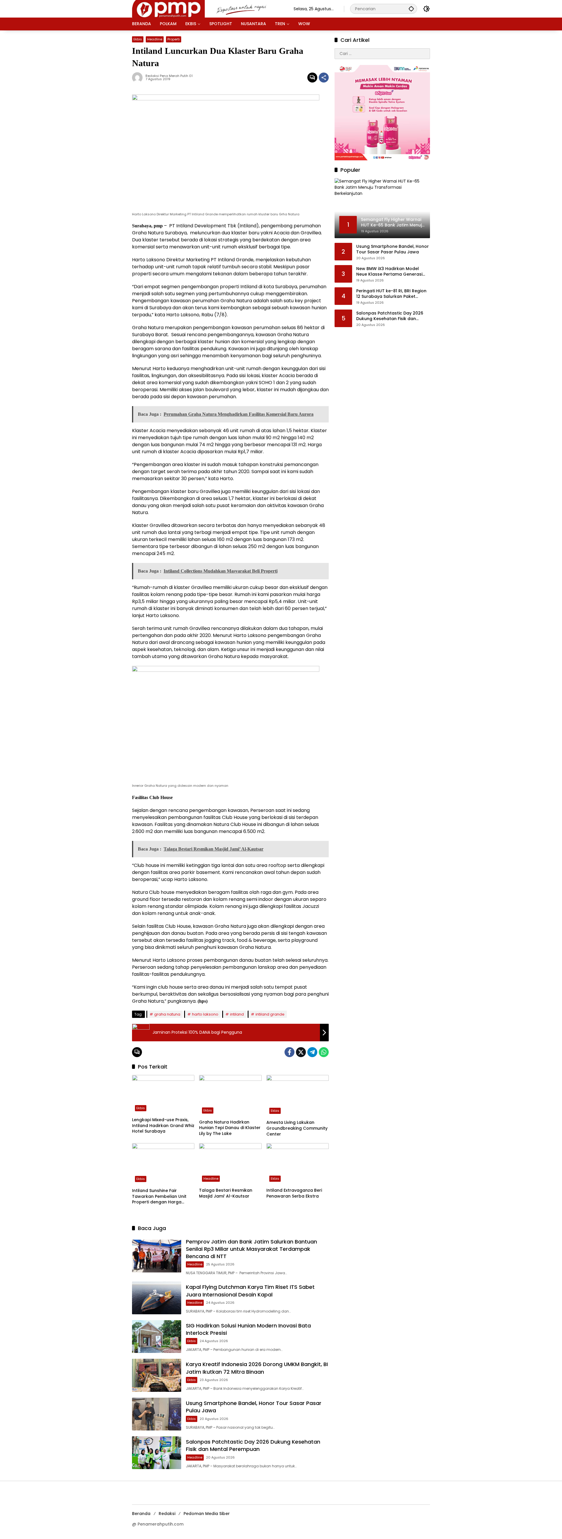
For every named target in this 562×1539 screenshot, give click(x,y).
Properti (173, 39)
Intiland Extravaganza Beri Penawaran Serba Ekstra (294, 1193)
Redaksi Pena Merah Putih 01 (169, 76)
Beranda (141, 1513)
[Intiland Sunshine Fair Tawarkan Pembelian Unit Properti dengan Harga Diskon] (163, 1164)
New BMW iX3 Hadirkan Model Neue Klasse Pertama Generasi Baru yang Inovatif (389, 271)
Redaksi (167, 1513)
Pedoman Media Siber (207, 1513)
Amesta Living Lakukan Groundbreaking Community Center (297, 1128)
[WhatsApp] (324, 1052)
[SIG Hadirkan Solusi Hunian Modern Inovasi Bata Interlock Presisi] (156, 1336)
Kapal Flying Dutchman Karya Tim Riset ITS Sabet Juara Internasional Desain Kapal (250, 1290)
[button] (411, 8)
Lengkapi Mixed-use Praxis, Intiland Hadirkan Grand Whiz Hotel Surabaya (163, 1125)
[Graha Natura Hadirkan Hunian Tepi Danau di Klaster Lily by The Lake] (230, 1096)
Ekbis (137, 39)
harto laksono (205, 1014)
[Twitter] (301, 1052)
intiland (237, 1014)
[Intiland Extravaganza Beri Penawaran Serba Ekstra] (297, 1164)
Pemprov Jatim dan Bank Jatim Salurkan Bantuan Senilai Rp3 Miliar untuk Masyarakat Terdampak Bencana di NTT (251, 1249)
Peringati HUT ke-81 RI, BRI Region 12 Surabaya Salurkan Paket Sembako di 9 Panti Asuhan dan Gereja (391, 294)
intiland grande (270, 1014)
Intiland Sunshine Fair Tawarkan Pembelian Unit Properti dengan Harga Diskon (159, 1196)
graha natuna (167, 1014)
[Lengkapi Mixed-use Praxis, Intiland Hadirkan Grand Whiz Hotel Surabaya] (163, 1094)
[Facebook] (289, 1052)
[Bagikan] (324, 78)
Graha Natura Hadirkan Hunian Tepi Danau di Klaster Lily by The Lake (230, 1127)
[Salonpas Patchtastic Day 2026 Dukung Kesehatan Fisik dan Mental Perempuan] (156, 1452)
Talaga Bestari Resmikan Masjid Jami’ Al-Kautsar (225, 1193)
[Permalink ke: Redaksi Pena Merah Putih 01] (138, 77)
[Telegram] (312, 1052)
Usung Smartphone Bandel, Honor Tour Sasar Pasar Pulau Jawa (392, 249)
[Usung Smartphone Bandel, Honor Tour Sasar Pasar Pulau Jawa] (156, 1414)
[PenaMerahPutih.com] (207, 8)
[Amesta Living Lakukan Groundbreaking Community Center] (297, 1096)
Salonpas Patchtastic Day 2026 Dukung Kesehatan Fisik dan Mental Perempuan (253, 1445)
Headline (154, 39)
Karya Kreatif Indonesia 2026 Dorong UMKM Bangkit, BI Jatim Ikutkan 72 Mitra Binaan (257, 1368)
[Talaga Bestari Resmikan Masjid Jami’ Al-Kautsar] (230, 1164)
